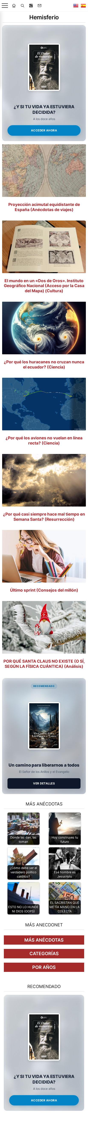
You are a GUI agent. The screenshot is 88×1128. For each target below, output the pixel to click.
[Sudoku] (31, 5)
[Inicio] (14, 5)
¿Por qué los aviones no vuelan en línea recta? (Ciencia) (44, 440)
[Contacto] (39, 5)
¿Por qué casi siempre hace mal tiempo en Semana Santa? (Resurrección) (44, 517)
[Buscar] (22, 5)
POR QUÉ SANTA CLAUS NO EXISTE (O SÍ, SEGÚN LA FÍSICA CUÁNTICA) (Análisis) (44, 664)
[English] (76, 5)
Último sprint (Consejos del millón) (44, 590)
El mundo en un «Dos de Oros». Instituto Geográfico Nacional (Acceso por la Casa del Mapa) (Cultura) (44, 286)
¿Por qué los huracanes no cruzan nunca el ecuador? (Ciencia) (44, 364)
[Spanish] (83, 5)
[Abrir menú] (5, 5)
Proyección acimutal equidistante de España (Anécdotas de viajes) (44, 207)
